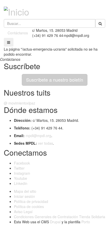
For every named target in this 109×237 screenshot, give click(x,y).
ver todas (45, 143)
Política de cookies (29, 206)
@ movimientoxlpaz (19, 103)
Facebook (22, 163)
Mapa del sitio (25, 191)
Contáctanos (18, 32)
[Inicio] (16, 10)
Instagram (22, 173)
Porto (85, 221)
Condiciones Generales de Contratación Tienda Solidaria (59, 216)
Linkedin (20, 183)
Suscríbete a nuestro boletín (54, 79)
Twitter (19, 168)
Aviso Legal (23, 211)
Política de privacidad (31, 201)
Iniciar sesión (24, 196)
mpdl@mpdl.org (38, 135)
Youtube (20, 178)
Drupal (55, 221)
